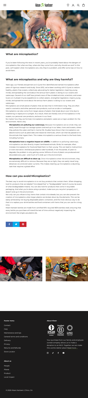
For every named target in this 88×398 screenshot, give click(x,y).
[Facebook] (58, 353)
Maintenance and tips (12, 333)
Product (7, 373)
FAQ (6, 329)
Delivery (7, 340)
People (7, 366)
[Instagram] (47, 353)
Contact (7, 325)
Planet (6, 370)
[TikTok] (53, 353)
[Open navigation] (4, 5)
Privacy (7, 344)
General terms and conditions (16, 337)
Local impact (9, 377)
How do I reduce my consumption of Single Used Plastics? (65, 289)
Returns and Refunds (12, 348)
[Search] (78, 5)
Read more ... (72, 348)
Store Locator (9, 352)
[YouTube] (63, 353)
